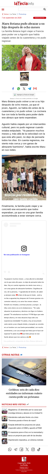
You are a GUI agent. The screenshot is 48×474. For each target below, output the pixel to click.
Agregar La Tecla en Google (25, 94)
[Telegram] (15, 449)
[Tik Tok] (38, 449)
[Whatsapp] (9, 449)
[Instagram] (33, 449)
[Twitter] (27, 449)
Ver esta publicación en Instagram (17, 255)
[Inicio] (24, 3)
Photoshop (22, 14)
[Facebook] (21, 449)
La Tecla (13, 14)
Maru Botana (30, 341)
